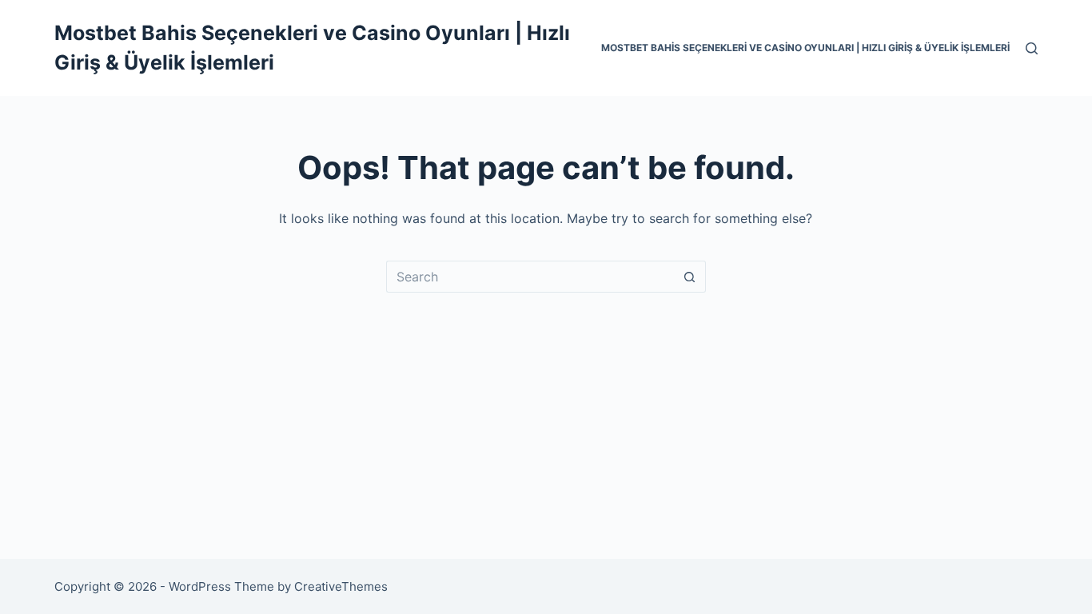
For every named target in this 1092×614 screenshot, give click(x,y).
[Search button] (690, 277)
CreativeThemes (341, 586)
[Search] (1032, 48)
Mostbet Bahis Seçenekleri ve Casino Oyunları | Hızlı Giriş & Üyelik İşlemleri (805, 48)
